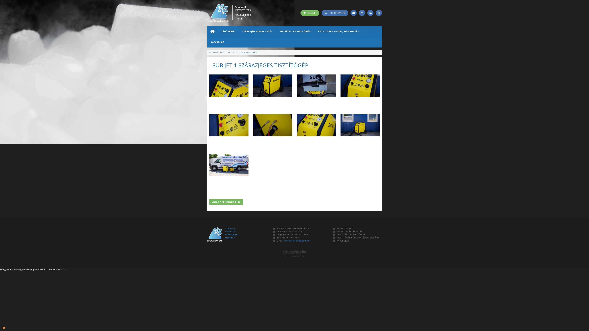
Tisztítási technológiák (295, 31)
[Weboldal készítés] (294, 252)
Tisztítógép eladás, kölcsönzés (338, 31)
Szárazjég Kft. (345, 228)
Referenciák (225, 52)
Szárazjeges (243, 17)
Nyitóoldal (213, 52)
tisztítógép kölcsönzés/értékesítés (358, 237)
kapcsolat (343, 240)
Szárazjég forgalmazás (257, 31)
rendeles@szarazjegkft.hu (297, 240)
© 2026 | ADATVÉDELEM (294, 256)
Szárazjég (243, 8)
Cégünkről (228, 31)
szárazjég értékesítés (349, 231)
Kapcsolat (217, 42)
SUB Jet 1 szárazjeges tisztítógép (246, 52)
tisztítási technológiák (351, 234)
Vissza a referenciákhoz (226, 201)
